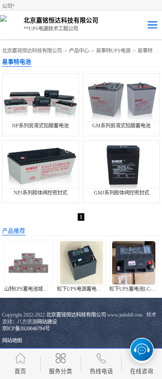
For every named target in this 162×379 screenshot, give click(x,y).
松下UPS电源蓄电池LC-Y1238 (90, 289)
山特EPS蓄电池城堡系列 (31, 289)
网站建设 (47, 322)
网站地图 (12, 341)
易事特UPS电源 (113, 51)
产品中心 (79, 51)
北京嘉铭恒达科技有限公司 (32, 51)
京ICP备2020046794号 (26, 329)
